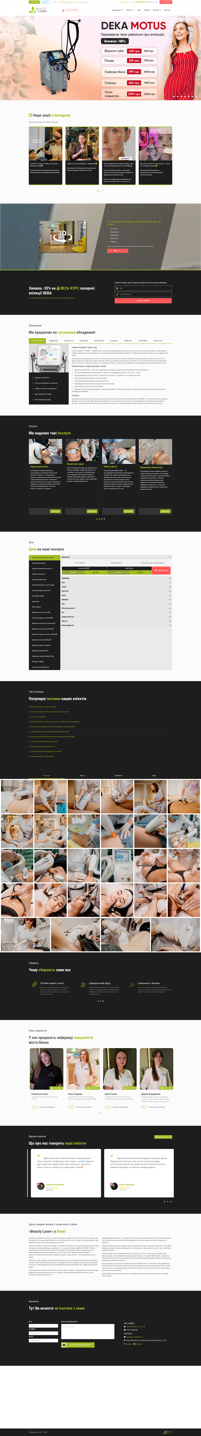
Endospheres (45, 2)
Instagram (129, 1344)
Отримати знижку (13, 60)
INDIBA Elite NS (99, 341)
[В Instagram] (30, 115)
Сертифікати (118, 776)
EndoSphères (84, 341)
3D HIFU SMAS (142, 341)
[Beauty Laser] (38, 10)
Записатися (163, 570)
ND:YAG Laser (158, 341)
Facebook (139, 1344)
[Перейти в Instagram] (45, 144)
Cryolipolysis (114, 341)
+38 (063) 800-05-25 (142, 2)
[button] (174, 96)
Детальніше (55, 511)
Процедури (46, 776)
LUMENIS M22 (53, 341)
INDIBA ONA (128, 341)
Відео (154, 776)
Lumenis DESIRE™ (37, 341)
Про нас (82, 776)
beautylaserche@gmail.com (134, 1337)
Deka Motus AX (68, 341)
